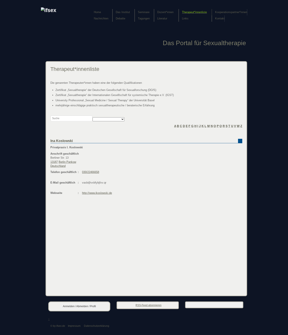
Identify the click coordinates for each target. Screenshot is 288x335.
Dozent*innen (165, 12)
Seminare (143, 12)
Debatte (120, 18)
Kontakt (220, 18)
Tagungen (144, 18)
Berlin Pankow (67, 161)
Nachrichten (101, 18)
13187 (54, 161)
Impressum (74, 325)
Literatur (162, 18)
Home (97, 12)
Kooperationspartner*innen (231, 12)
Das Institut (123, 12)
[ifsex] (48, 10)
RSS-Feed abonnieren (148, 305)
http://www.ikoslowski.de (97, 193)
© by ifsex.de (57, 325)
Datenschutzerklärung (96, 325)
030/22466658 (90, 172)
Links (185, 18)
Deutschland (58, 166)
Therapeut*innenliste (194, 12)
